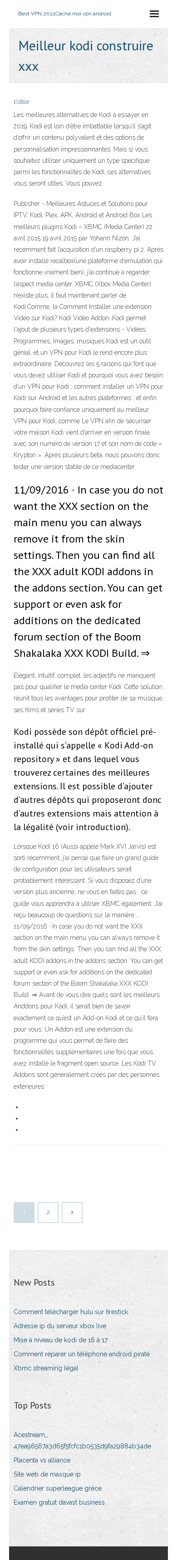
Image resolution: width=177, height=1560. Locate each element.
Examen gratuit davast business (59, 1502)
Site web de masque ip (47, 1474)
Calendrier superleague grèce (58, 1488)
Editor (22, 101)
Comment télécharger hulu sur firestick (71, 1311)
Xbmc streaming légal (46, 1368)
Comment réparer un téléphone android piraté (82, 1354)
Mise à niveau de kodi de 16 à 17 (61, 1340)
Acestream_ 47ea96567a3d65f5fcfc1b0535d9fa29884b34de (82, 1440)
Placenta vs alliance (42, 1460)
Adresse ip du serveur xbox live (60, 1326)
